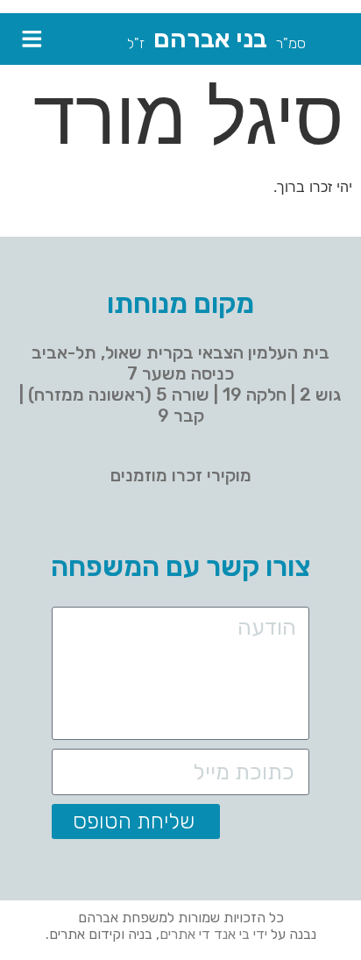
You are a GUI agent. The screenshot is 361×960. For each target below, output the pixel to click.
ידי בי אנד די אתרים (213, 934)
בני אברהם (210, 38)
